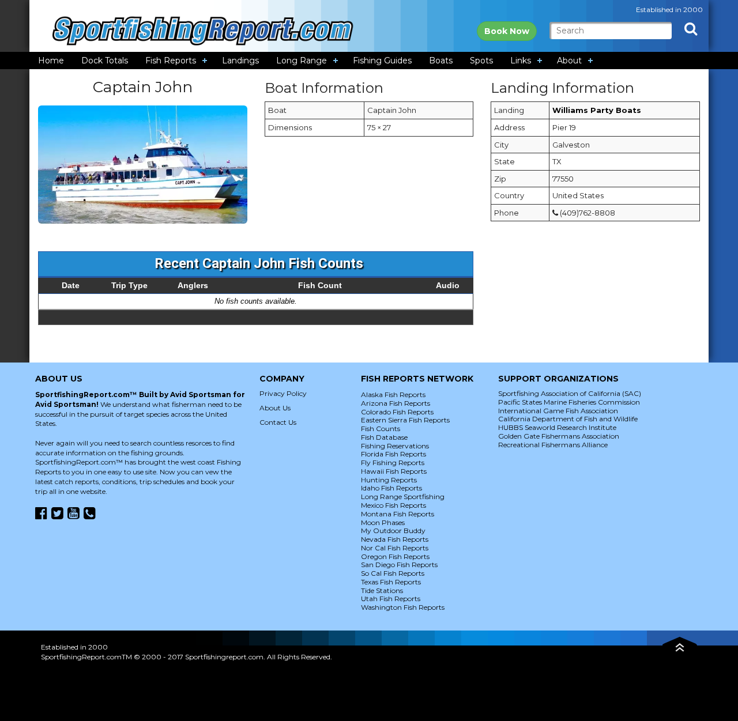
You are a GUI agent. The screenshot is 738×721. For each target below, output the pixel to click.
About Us (275, 407)
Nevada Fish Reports (394, 539)
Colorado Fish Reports (397, 411)
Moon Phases (383, 522)
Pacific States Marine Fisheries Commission (569, 402)
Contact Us (277, 422)
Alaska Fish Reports (393, 394)
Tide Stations (382, 590)
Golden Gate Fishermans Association (558, 436)
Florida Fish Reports (393, 454)
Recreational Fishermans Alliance (553, 444)
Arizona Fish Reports (395, 403)
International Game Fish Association (558, 410)
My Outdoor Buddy (393, 530)
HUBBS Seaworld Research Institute (557, 427)
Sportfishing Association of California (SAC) (569, 393)
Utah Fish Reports (390, 598)
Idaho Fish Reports (391, 488)
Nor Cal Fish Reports (394, 547)
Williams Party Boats (596, 110)
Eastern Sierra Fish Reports (405, 420)
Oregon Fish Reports (395, 556)
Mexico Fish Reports (393, 505)
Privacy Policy (283, 393)
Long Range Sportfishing (403, 496)
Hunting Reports (389, 479)
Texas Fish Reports (391, 581)
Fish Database (384, 437)
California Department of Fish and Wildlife (568, 418)
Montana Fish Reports (397, 513)
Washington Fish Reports (403, 607)
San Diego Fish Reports (399, 564)
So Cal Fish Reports (392, 573)
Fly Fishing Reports (392, 462)
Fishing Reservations (395, 445)
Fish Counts (380, 428)
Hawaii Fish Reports (394, 471)
